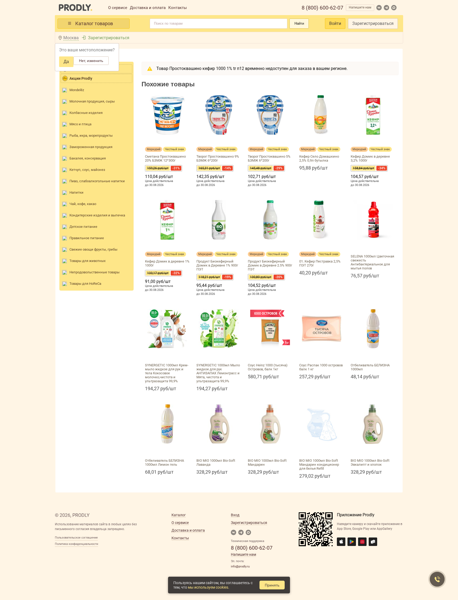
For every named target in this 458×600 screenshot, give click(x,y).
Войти (335, 23)
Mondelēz (76, 90)
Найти (299, 23)
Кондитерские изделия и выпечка (97, 215)
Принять (272, 585)
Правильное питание (86, 238)
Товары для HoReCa (85, 284)
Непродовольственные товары (94, 272)
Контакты (177, 7)
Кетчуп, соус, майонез (87, 170)
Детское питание (83, 227)
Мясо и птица (80, 124)
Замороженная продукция (90, 147)
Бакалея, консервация (87, 158)
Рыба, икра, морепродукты (91, 135)
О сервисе (117, 7)
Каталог (178, 515)
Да (66, 61)
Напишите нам (360, 7)
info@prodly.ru (240, 566)
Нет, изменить (91, 61)
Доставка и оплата (148, 7)
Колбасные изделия (86, 113)
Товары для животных (87, 261)
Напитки (76, 192)
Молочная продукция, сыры (92, 101)
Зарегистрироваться (373, 23)
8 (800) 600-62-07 (322, 8)
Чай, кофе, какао (82, 204)
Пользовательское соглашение (76, 537)
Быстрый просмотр (167, 141)
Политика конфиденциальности (76, 544)
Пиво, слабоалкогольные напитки (97, 181)
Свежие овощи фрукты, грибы (93, 249)
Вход (235, 515)
